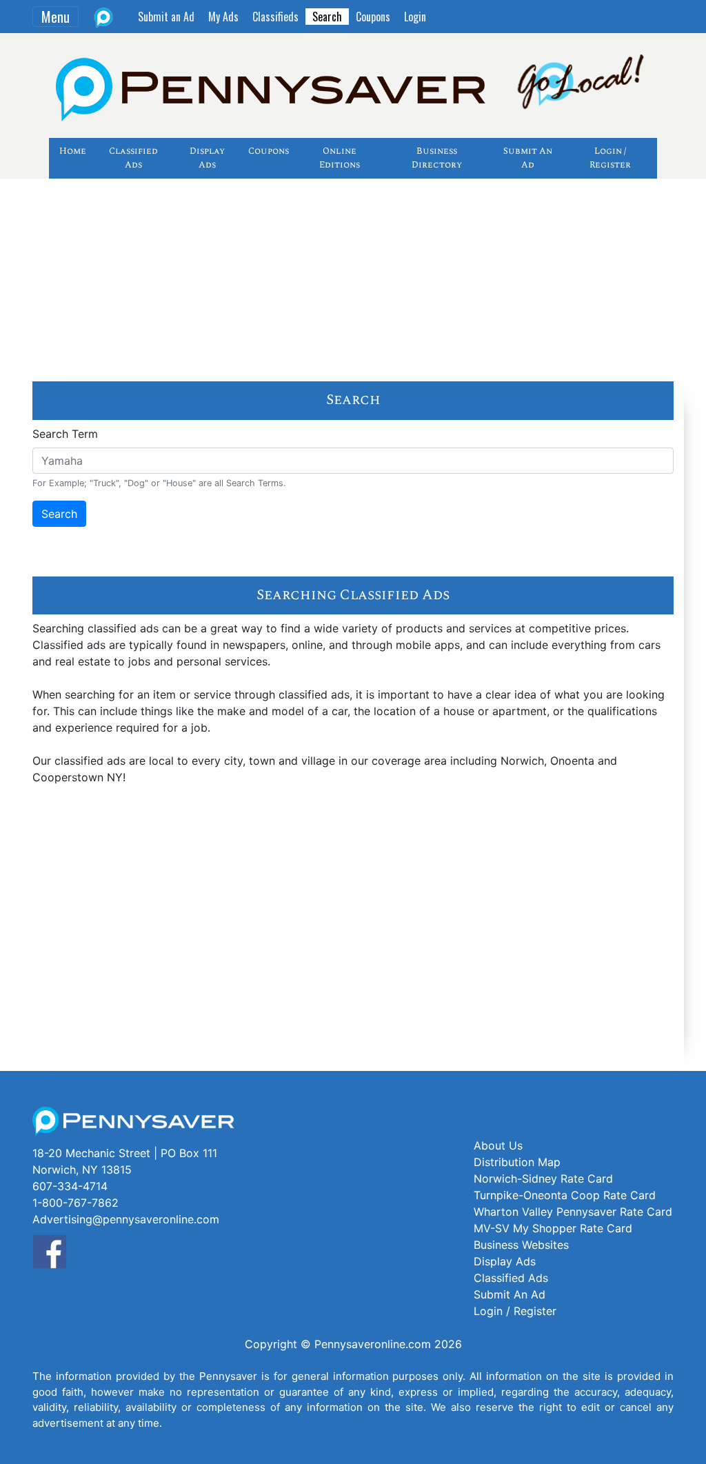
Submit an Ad (166, 16)
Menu (55, 16)
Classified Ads (133, 158)
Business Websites (521, 1245)
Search (327, 16)
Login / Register (610, 158)
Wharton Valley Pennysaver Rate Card (573, 1212)
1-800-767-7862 (75, 1203)
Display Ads (207, 158)
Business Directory (437, 158)
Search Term (65, 434)
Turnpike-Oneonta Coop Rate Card (565, 1195)
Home (72, 151)
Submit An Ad (527, 158)
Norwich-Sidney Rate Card (543, 1178)
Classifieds (275, 16)
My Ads (223, 16)
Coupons (373, 16)
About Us (498, 1145)
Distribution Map (517, 1162)
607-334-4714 (70, 1186)
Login (415, 16)
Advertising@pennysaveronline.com (125, 1219)
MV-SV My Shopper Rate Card (553, 1228)
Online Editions (339, 158)
